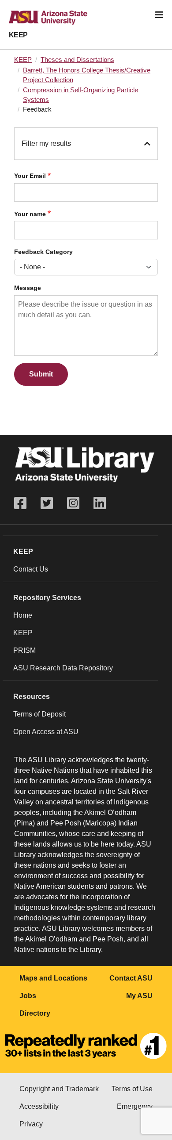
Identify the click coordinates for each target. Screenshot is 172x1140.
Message (27, 288)
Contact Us (30, 569)
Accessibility (39, 1106)
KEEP (18, 35)
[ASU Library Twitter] (47, 503)
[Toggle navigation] (159, 15)
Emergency (135, 1106)
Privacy (31, 1124)
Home (22, 615)
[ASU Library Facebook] (24, 503)
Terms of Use (132, 1089)
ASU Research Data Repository (63, 668)
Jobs (27, 995)
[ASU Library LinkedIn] (99, 503)
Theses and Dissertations (77, 59)
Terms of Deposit (39, 714)
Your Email (30, 176)
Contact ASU (131, 978)
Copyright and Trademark (59, 1089)
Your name (30, 214)
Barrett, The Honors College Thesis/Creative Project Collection (86, 75)
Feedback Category (43, 252)
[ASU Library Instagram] (73, 503)
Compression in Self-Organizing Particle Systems (80, 95)
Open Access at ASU (46, 731)
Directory (34, 1013)
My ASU (139, 995)
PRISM (24, 650)
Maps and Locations (53, 978)
